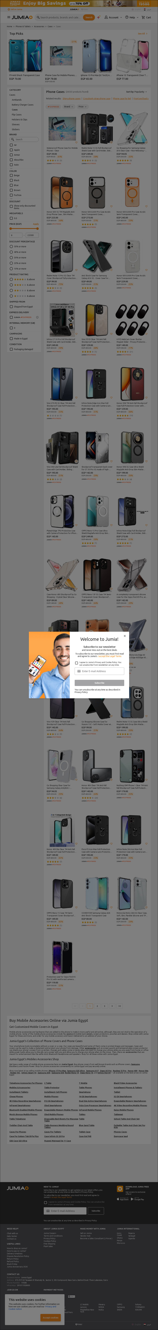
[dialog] (79, 665)
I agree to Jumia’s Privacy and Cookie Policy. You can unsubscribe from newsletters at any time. (100, 663)
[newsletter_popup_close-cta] (125, 636)
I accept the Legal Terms (109, 656)
